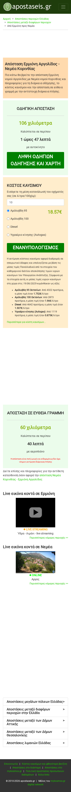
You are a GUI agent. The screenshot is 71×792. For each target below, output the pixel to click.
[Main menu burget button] (63, 6)
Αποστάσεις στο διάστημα (26, 767)
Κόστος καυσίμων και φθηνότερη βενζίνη (44, 764)
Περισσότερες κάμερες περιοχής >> (49, 537)
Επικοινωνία (11, 764)
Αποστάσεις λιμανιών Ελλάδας (35, 743)
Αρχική (7, 18)
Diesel (14, 226)
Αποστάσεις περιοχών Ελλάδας (32, 18)
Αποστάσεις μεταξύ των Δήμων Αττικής (35, 722)
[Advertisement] (35, 43)
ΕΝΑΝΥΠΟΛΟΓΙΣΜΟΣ (35, 247)
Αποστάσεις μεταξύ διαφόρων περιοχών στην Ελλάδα (35, 711)
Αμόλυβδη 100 (19, 218)
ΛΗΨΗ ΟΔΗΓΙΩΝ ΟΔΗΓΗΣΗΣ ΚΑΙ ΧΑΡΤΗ (36, 160)
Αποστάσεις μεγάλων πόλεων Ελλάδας (35, 702)
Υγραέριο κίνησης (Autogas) (28, 234)
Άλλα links (43, 774)
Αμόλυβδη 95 (18, 210)
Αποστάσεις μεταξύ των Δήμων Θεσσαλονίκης (35, 733)
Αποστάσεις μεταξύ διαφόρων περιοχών (29, 22)
